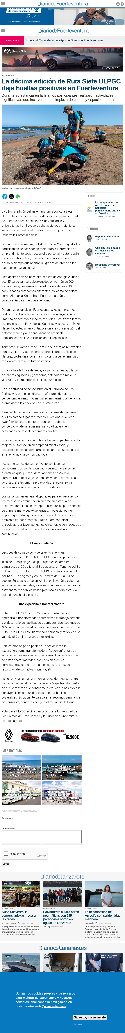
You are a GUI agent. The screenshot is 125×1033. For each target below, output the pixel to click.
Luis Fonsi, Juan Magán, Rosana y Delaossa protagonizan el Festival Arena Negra (61, 796)
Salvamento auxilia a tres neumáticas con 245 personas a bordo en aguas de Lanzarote (61, 917)
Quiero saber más (54, 1006)
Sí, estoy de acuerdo (90, 1017)
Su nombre (7, 818)
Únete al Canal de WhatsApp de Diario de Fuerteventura (64, 40)
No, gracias (78, 1024)
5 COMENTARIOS (104, 923)
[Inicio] (63, 32)
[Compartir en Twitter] (11, 198)
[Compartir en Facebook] (4, 198)
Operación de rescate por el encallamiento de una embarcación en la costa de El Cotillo (62, 770)
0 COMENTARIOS (30, 202)
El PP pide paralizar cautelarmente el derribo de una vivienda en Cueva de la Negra (21, 770)
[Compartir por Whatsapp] (17, 198)
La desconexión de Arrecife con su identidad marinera (102, 915)
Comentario (8, 828)
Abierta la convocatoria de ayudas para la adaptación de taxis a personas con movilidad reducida (20, 794)
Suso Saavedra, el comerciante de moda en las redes (19, 915)
